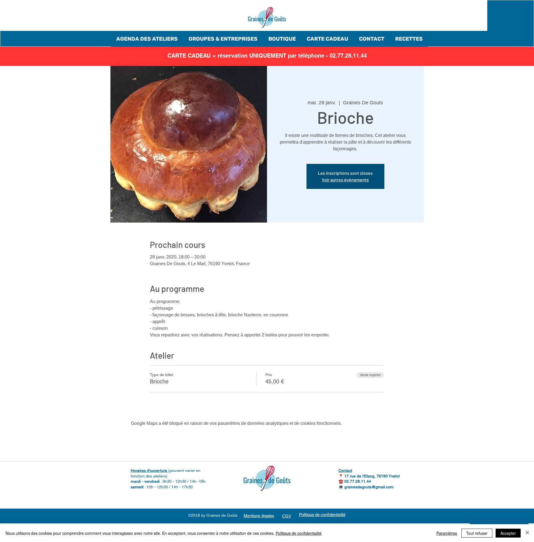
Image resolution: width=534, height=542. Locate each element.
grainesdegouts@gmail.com (369, 487)
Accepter (508, 533)
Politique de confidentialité (299, 533)
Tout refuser (477, 533)
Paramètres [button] (446, 533)
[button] (147, 39)
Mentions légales (259, 515)
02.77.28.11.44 (357, 481)
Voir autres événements (345, 179)
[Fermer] (527, 533)
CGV (286, 516)
